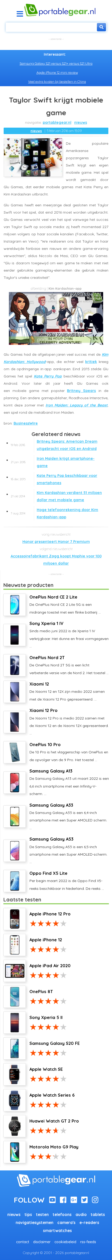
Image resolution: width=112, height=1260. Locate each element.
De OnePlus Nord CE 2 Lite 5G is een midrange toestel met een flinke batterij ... (65, 604)
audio (81, 1214)
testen (42, 1214)
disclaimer (42, 1242)
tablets (98, 1214)
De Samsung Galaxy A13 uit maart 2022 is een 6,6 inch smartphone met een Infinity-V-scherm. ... (69, 782)
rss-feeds (88, 1242)
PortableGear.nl (57, 122)
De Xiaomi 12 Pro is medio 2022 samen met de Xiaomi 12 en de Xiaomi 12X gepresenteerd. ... (69, 721)
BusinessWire (26, 423)
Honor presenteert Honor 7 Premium (56, 541)
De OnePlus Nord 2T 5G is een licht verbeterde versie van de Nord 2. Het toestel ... (69, 665)
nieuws (80, 122)
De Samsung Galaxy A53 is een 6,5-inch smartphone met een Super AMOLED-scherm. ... (68, 850)
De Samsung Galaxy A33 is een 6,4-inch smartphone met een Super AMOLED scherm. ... (68, 816)
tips (28, 1214)
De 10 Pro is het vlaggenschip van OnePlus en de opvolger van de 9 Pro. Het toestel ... (68, 752)
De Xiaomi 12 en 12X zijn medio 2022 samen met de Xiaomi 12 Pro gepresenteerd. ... (67, 691)
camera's (66, 1222)
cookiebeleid (65, 1242)
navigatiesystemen (34, 1222)
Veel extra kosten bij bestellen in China (57, 81)
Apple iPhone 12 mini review (57, 72)
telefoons (62, 1214)
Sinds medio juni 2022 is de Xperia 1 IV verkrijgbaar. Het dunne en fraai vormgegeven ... (69, 635)
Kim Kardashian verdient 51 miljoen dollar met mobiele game (56, 496)
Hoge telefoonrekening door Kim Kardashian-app (54, 513)
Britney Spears (81, 390)
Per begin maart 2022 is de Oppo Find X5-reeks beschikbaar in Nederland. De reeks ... (66, 881)
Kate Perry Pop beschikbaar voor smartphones (54, 479)
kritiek (91, 361)
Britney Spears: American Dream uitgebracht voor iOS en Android (54, 445)
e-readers (89, 1222)
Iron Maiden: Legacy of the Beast (77, 405)
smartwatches (57, 1230)
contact (22, 1242)
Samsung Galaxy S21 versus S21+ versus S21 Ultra (56, 63)
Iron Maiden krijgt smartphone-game (53, 462)
